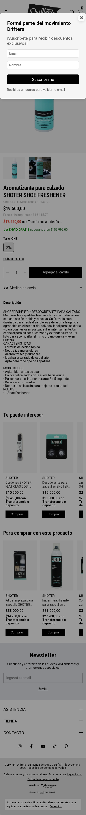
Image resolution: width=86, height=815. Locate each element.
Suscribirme (43, 79)
